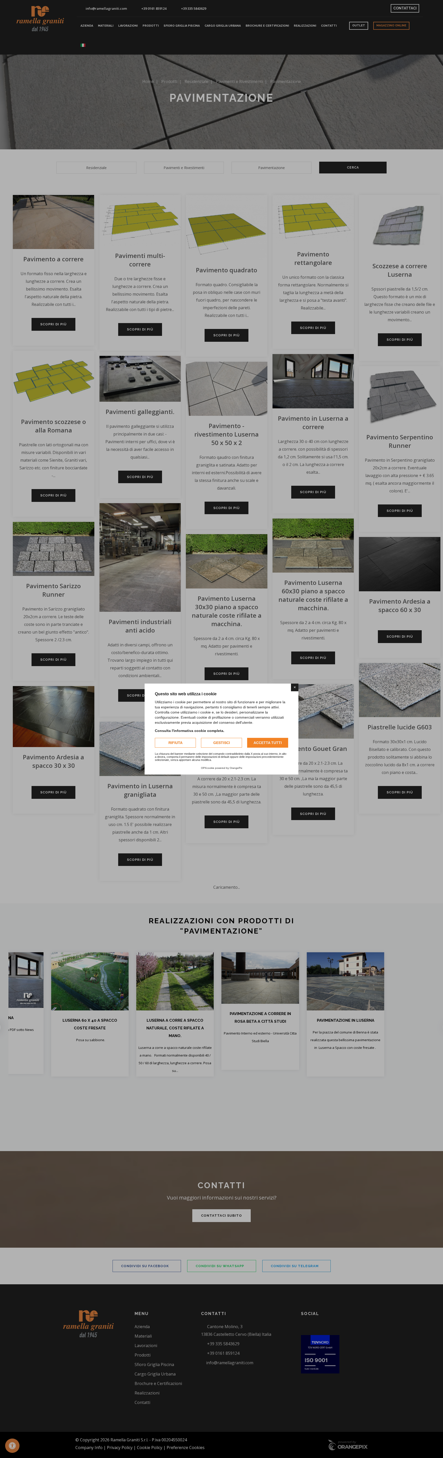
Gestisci (221, 743)
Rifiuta (175, 743)
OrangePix (236, 768)
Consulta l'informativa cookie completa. (189, 731)
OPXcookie (207, 768)
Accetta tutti (268, 743)
